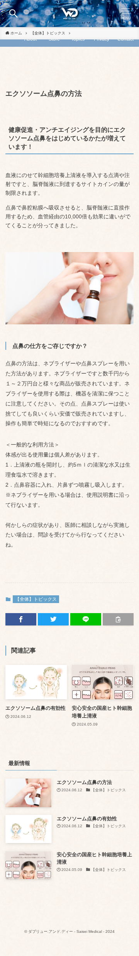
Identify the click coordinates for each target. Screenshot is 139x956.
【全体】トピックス (36, 599)
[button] (13, 13)
